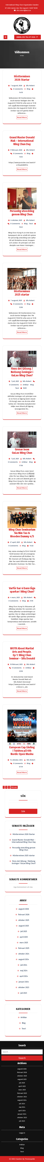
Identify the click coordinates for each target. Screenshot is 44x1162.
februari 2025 (23, 948)
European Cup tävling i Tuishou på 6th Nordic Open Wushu (22, 751)
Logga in (22, 1133)
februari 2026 (23, 915)
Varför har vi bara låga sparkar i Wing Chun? (22, 590)
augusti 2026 (24, 909)
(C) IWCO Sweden (15, 1159)
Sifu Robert (30, 86)
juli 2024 (23, 965)
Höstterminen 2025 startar (22, 293)
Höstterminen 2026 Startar (22, 78)
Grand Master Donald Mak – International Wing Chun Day (22, 141)
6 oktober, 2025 (16, 220)
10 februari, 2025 (16, 664)
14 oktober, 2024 (16, 760)
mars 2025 (24, 943)
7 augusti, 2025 (16, 300)
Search (22, 1058)
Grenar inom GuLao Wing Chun (22, 451)
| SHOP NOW (33, 8)
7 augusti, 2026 (16, 86)
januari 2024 (24, 982)
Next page (14, 787)
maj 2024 (23, 971)
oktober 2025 (23, 920)
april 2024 (24, 976)
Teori (31, 224)
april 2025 (24, 937)
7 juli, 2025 (15, 381)
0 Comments (18, 89)
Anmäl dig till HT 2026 (25, 37)
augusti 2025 (24, 926)
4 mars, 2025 (15, 597)
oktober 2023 (23, 987)
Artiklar (26, 385)
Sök (23, 796)
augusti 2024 (24, 959)
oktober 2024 (23, 954)
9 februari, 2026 (16, 150)
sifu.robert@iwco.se (23, 10)
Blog (28, 89)
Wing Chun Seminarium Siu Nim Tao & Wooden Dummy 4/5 (22, 533)
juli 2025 (23, 931)
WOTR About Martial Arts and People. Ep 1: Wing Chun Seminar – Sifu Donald (22, 653)
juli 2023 (23, 993)
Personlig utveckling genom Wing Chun (22, 212)
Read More (22, 117)
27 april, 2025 (15, 542)
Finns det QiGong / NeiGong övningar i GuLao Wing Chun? (22, 372)
